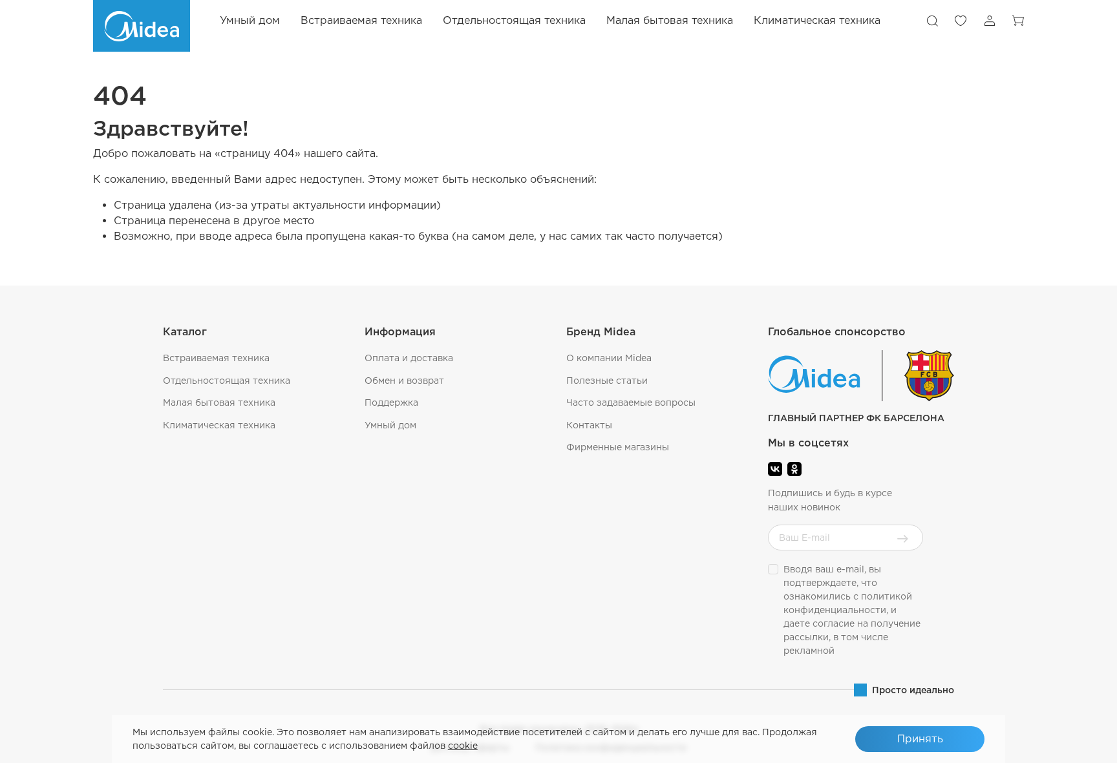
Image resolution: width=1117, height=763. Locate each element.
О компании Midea (609, 358)
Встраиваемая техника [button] (361, 20)
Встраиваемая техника (216, 358)
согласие (834, 623)
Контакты (589, 425)
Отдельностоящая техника (226, 380)
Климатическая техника (219, 425)
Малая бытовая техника (219, 402)
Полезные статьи (607, 380)
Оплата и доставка (409, 358)
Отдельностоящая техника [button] (514, 20)
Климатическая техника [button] (817, 20)
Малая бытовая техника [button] (669, 20)
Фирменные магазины (617, 447)
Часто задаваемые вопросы (631, 402)
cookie (463, 745)
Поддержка (391, 402)
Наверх (1075, 743)
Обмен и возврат (404, 380)
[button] (932, 20)
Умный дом (250, 20)
